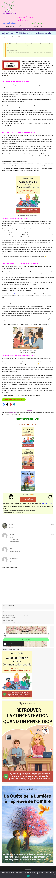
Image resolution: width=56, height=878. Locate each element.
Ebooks (16, 56)
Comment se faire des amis (31, 221)
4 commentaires (29, 37)
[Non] (54, 874)
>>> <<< (13, 399)
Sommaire (29, 410)
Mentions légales (22, 867)
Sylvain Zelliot (7, 37)
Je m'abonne (26, 639)
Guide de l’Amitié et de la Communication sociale (21, 293)
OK (28, 875)
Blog (21, 37)
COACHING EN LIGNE (47, 503)
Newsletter (29, 867)
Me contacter (34, 867)
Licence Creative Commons (27, 869)
